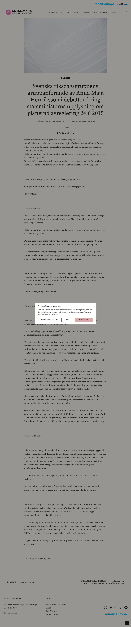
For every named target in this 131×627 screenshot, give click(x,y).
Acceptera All (84, 320)
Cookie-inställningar (49, 320)
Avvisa (68, 320)
